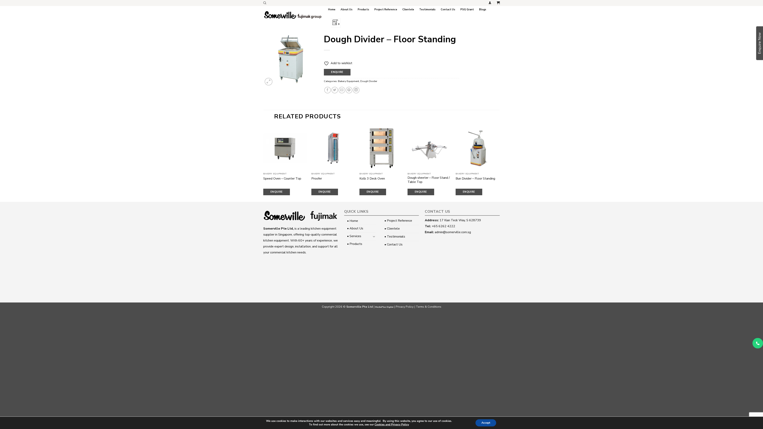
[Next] (500, 163)
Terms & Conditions (428, 307)
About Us (346, 9)
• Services (354, 236)
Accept (485, 423)
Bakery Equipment (348, 81)
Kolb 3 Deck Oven (372, 179)
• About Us (355, 228)
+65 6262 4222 (443, 226)
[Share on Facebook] (327, 90)
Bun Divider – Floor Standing (475, 179)
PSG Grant (467, 9)
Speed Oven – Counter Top (282, 179)
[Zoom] (268, 82)
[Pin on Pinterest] (349, 90)
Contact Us (448, 9)
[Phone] (757, 343)
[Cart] (498, 3)
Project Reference (385, 9)
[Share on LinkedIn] (356, 90)
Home (331, 9)
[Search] (264, 3)
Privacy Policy (404, 307)
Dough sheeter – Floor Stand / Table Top (429, 180)
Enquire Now (337, 72)
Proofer (316, 179)
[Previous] (263, 163)
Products (363, 9)
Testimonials (427, 9)
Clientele (408, 9)
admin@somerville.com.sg (453, 232)
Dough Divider (368, 81)
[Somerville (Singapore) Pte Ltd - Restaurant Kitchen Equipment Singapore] (292, 15)
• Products (354, 244)
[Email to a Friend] (342, 90)
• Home (352, 221)
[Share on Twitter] (334, 90)
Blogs (482, 9)
